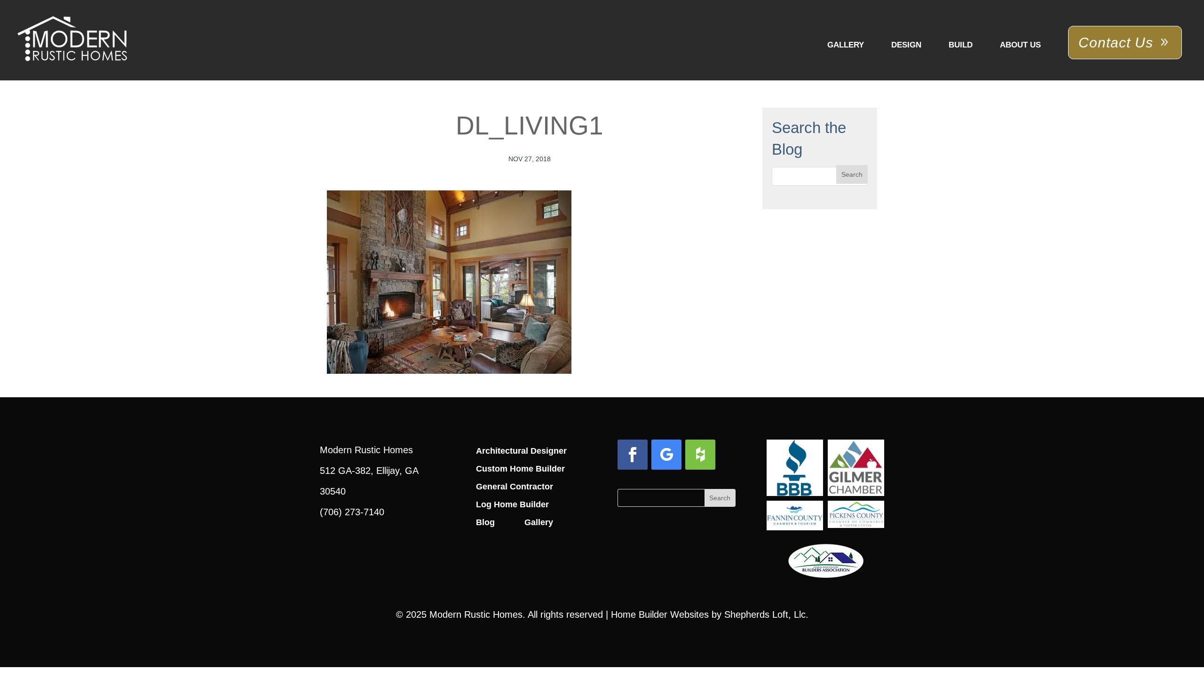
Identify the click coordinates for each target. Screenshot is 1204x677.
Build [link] (961, 44)
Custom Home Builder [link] (520, 468)
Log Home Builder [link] (512, 504)
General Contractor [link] (514, 486)
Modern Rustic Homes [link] (476, 614)
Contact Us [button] (1115, 42)
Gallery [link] (845, 44)
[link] (72, 39)
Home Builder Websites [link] (660, 614)
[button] (852, 174)
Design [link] (906, 44)
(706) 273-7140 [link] (352, 512)
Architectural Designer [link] (521, 451)
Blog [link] (485, 522)
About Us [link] (1020, 44)
